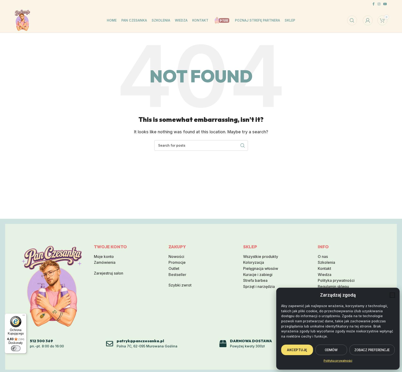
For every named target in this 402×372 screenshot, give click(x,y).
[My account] (367, 20)
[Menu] (24, 316)
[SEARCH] (242, 145)
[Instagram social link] (379, 4)
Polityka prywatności (338, 360)
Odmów (331, 350)
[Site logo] (22, 20)
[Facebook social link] (373, 4)
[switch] (15, 348)
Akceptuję (297, 350)
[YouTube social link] (385, 4)
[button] (392, 295)
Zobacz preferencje (372, 350)
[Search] (352, 20)
